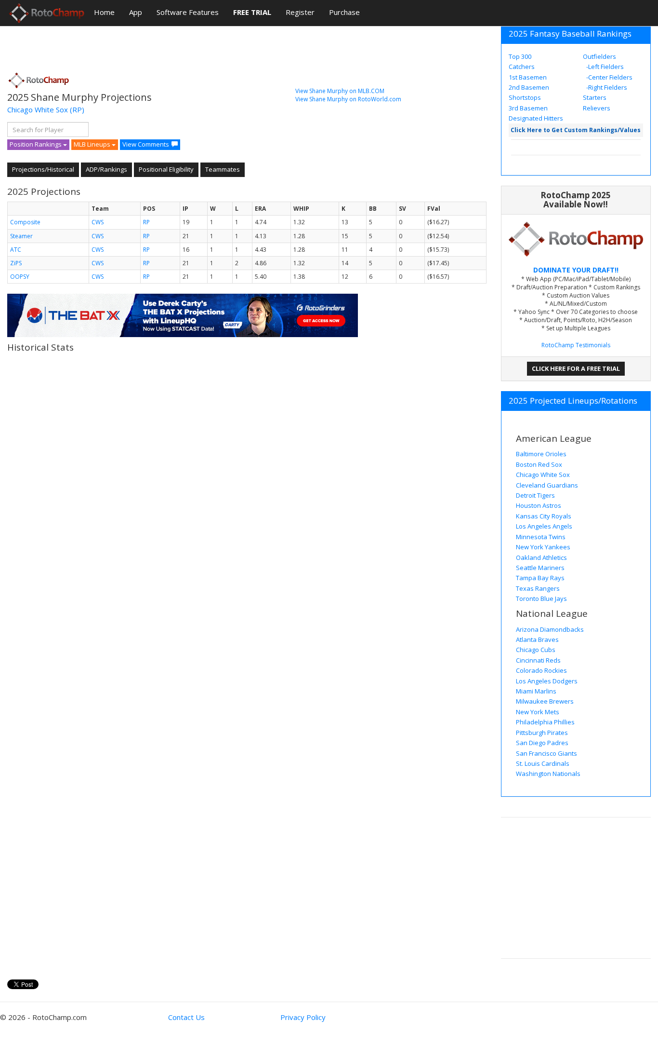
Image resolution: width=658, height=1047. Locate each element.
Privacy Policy (303, 1017)
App (135, 12)
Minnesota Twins (541, 536)
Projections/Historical (43, 169)
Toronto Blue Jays (541, 598)
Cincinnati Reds (538, 660)
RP (146, 222)
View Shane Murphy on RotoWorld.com (348, 99)
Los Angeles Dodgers (547, 681)
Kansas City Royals (543, 516)
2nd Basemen (529, 87)
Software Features (188, 12)
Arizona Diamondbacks (550, 629)
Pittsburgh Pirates (542, 732)
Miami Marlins (536, 691)
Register (300, 12)
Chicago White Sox (37, 109)
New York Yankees (543, 547)
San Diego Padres (542, 742)
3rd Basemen (528, 108)
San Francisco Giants (546, 753)
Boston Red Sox (539, 464)
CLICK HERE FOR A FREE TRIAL (576, 368)
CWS (98, 222)
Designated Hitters (536, 118)
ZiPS (16, 263)
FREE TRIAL (252, 12)
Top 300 (520, 56)
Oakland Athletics (541, 557)
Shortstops (525, 97)
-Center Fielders (608, 77)
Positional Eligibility (166, 169)
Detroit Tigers (535, 495)
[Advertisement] (182, 46)
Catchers (522, 66)
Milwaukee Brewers (545, 701)
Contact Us (186, 1017)
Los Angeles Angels (544, 526)
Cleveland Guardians (547, 485)
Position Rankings (36, 144)
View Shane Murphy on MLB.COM (339, 91)
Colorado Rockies (541, 670)
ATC (15, 249)
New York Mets (537, 711)
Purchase (344, 12)
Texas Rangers (538, 588)
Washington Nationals (548, 773)
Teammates (222, 169)
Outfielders (599, 56)
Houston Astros (538, 505)
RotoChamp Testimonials (575, 345)
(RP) (77, 109)
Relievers (596, 108)
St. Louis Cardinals (542, 763)
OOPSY (19, 276)
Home (104, 12)
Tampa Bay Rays (540, 577)
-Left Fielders (604, 66)
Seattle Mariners (540, 567)
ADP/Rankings (106, 169)
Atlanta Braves (537, 639)
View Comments (145, 144)
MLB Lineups (93, 144)
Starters (594, 97)
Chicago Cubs (535, 649)
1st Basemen (528, 77)
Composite (25, 222)
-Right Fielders (606, 87)
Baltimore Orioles (541, 453)
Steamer (21, 236)
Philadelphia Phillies (545, 722)
